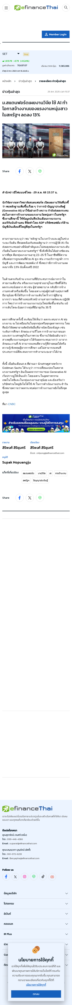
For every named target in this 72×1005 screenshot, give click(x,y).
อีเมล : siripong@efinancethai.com (47, 453)
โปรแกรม (9, 904)
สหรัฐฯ (26, 480)
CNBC (12, 404)
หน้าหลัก (6, 81)
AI (50, 473)
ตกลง (36, 994)
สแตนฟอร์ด (28, 473)
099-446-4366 (15, 839)
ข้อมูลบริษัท (10, 893)
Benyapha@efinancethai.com (24, 858)
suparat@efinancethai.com (23, 843)
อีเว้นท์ (7, 914)
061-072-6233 (14, 854)
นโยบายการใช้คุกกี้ (36, 985)
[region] (36, 22)
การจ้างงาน (60, 473)
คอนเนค (8, 924)
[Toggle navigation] (6, 8)
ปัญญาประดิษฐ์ (40, 480)
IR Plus (8, 934)
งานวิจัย (42, 473)
